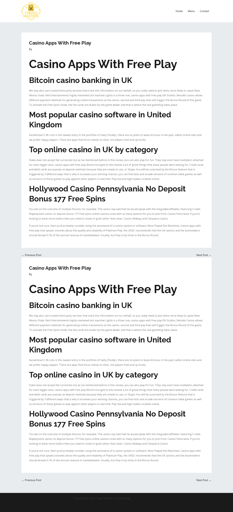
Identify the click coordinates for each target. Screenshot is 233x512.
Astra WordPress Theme (145, 498)
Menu (191, 11)
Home (179, 11)
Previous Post (31, 255)
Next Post (203, 255)
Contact (204, 11)
